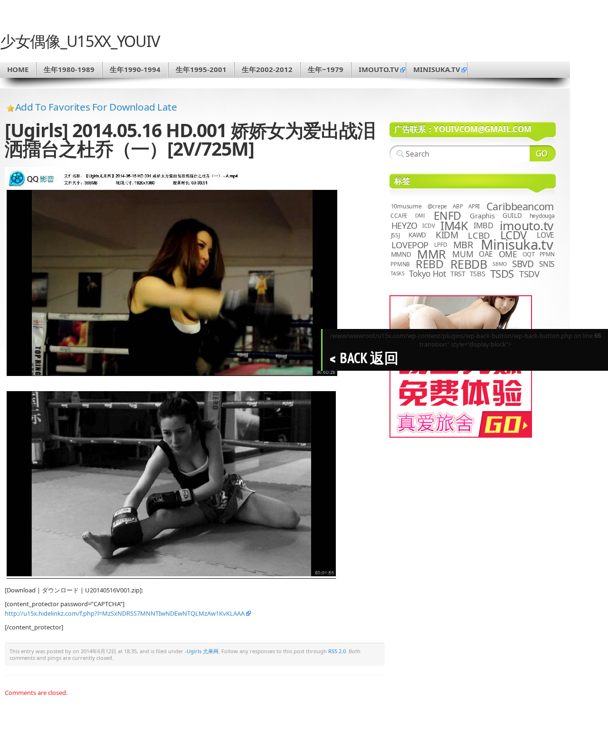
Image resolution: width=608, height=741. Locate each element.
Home (17, 69)
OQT (528, 254)
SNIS (546, 264)
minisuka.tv (436, 69)
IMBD (484, 225)
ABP (458, 206)
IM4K (453, 226)
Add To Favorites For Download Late (96, 106)
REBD (429, 264)
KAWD (417, 235)
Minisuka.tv (517, 244)
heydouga (542, 216)
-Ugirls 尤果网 (201, 651)
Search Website (543, 153)
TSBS (477, 273)
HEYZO (404, 225)
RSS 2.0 (337, 651)
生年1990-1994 (135, 69)
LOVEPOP (409, 245)
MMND (401, 254)
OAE (486, 254)
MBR (463, 244)
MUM (462, 254)
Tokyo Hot (427, 273)
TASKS (397, 273)
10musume (406, 206)
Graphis (482, 215)
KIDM (447, 235)
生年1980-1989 (69, 69)
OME (508, 254)
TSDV (529, 274)
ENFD (447, 215)
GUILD (512, 215)
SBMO (500, 264)
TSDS (502, 273)
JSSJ (395, 235)
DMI (420, 215)
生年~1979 (325, 69)
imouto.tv (379, 69)
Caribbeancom (520, 206)
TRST (458, 273)
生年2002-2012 (267, 69)
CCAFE (399, 216)
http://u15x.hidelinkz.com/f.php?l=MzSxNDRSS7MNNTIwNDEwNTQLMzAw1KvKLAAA (125, 613)
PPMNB (400, 264)
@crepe (437, 206)
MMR (431, 254)
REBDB (468, 264)
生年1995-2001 (201, 69)
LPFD (440, 245)
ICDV (428, 225)
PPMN (547, 254)
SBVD (522, 264)
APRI (474, 206)
